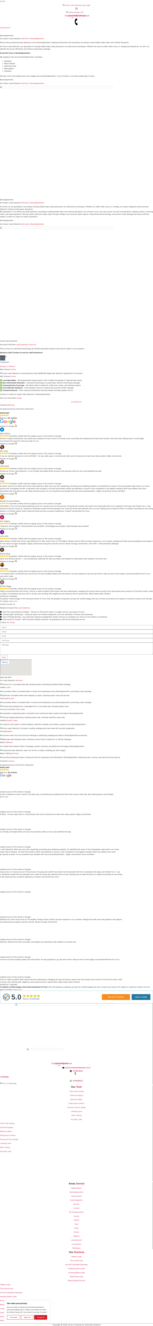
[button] (76, 8)
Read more (13, 601)
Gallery (50, 32)
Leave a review (141, 997)
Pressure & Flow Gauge (76, 1107)
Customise (13, 1317)
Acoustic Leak (76, 1119)
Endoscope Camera (76, 1103)
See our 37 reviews (116, 997)
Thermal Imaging (76, 1095)
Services (25, 32)
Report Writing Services (76, 1280)
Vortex (2, 1)
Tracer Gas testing (76, 1091)
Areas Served (38, 32)
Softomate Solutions (93, 1325)
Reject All (27, 1317)
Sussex (76, 1216)
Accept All (40, 1317)
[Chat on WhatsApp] (8, 1083)
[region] (27, 1311)
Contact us (61, 32)
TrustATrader (35, 999)
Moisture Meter (76, 1099)
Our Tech (14, 32)
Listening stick (76, 1111)
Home (4, 32)
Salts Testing (76, 1115)
